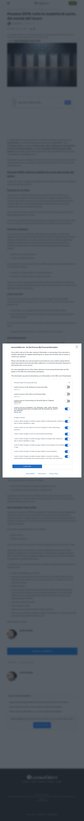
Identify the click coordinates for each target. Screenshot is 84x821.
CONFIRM (27, 466)
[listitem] (42, 382)
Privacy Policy (53, 473)
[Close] (77, 347)
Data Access (42, 473)
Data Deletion (30, 473)
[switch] (67, 387)
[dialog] (42, 410)
